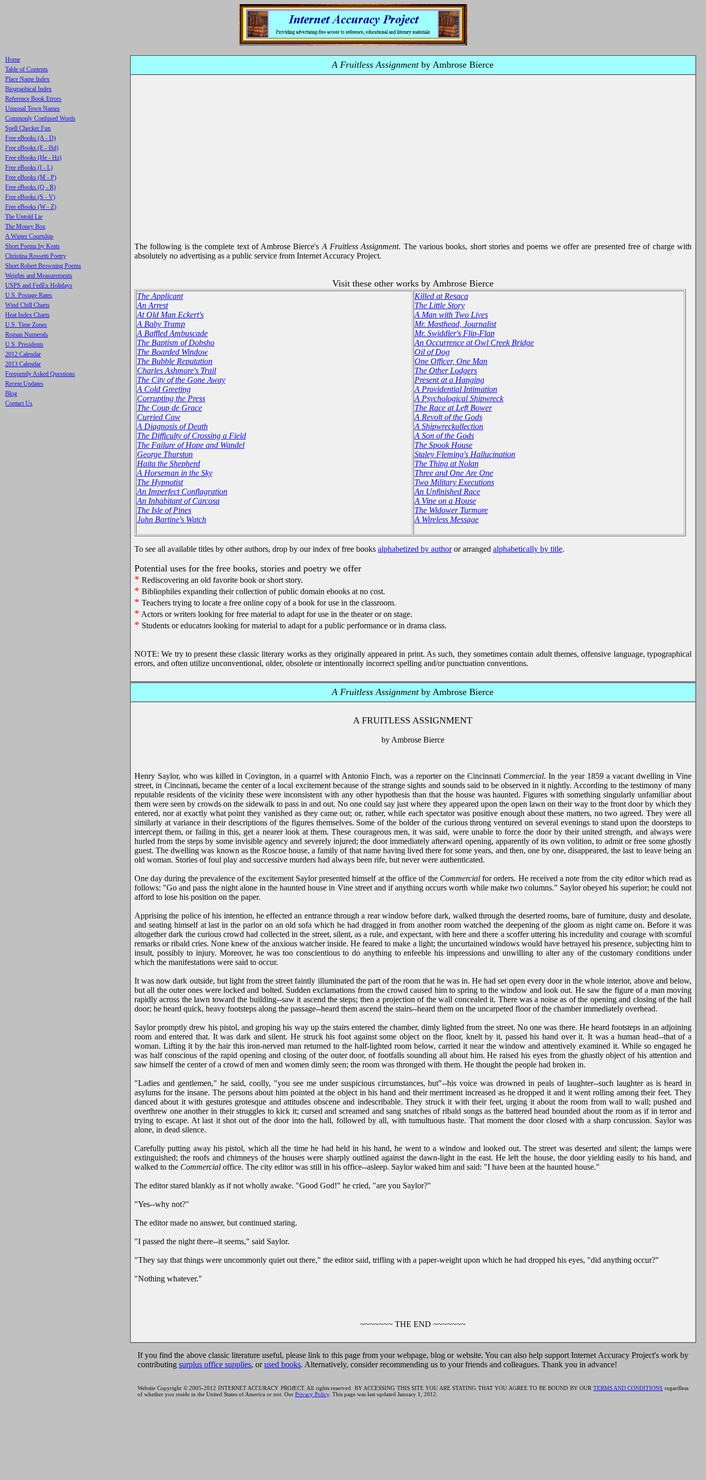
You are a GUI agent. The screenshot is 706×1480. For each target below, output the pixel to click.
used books (282, 1364)
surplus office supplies (215, 1364)
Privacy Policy (312, 1394)
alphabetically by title (527, 549)
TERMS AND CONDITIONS (628, 1388)
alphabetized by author (415, 549)
